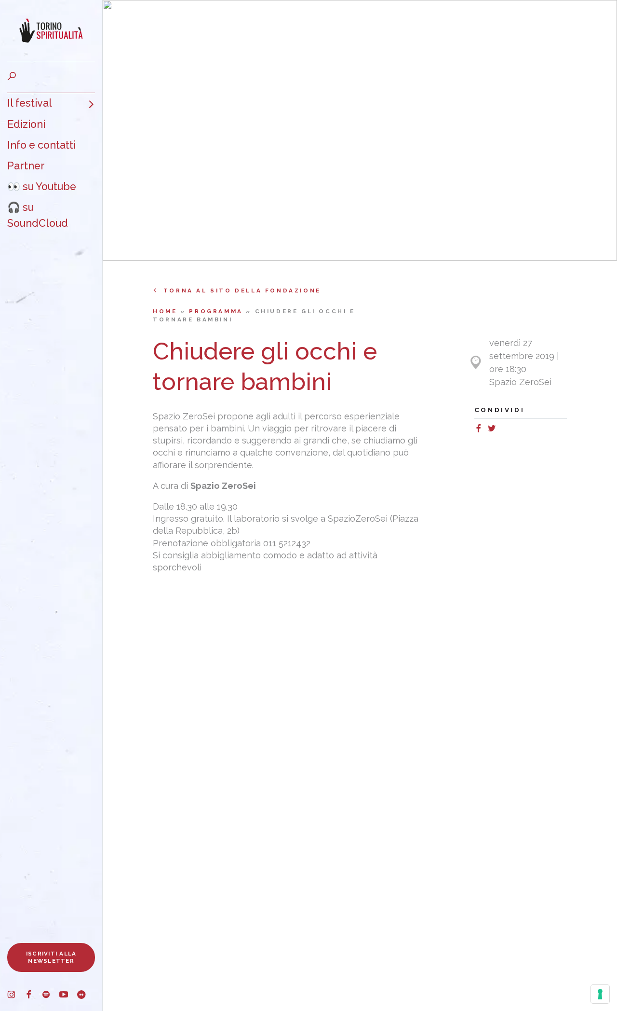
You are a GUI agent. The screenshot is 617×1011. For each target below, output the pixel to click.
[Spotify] (50, 995)
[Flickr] (85, 995)
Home (166, 311)
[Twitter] (493, 430)
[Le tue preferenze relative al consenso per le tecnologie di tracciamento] (600, 994)
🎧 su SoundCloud (37, 215)
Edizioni (26, 124)
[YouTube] (68, 995)
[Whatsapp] (502, 430)
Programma (217, 311)
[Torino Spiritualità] (51, 30)
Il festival (29, 103)
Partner (26, 166)
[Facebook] (33, 995)
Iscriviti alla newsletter (51, 957)
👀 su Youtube (41, 186)
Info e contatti (41, 145)
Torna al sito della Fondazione (242, 290)
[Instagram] (16, 995)
